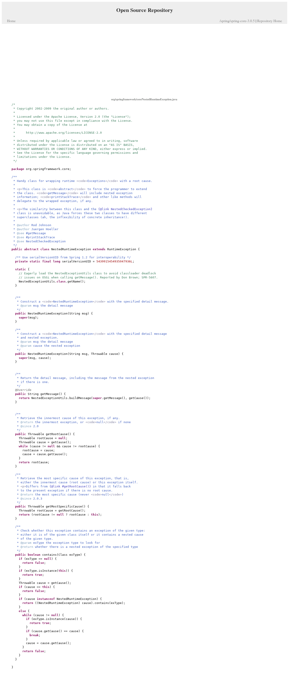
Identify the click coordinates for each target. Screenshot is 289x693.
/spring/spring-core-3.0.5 (237, 20)
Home (11, 20)
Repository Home (269, 20)
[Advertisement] (144, 60)
